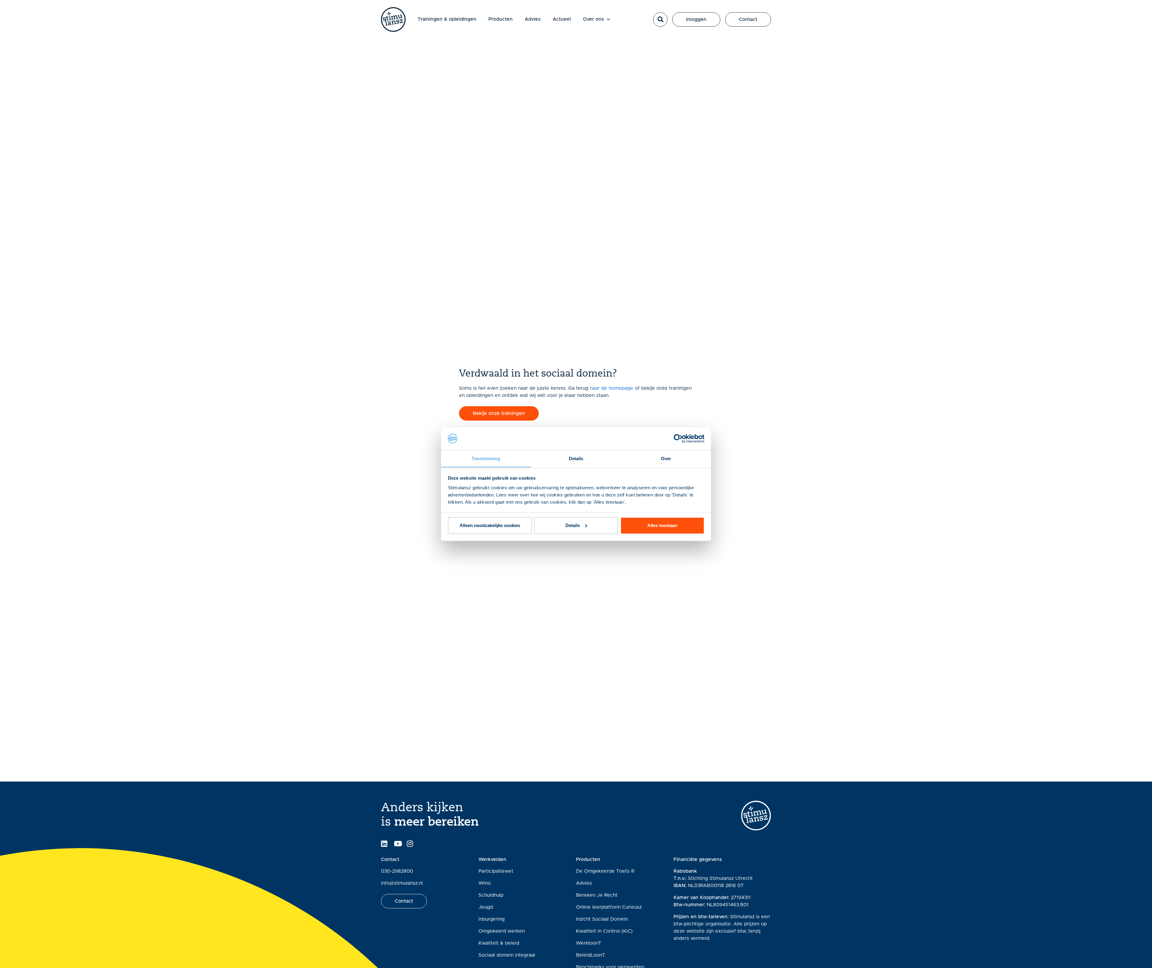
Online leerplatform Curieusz (609, 907)
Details (573, 525)
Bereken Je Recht (596, 895)
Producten (500, 19)
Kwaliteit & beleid (498, 943)
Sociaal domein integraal (506, 955)
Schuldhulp (490, 895)
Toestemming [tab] (486, 458)
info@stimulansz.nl (402, 883)
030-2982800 (397, 871)
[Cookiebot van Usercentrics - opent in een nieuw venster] (678, 438)
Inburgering (491, 919)
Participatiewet (495, 871)
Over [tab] (666, 458)
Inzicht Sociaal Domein (602, 919)
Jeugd (485, 907)
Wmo (484, 883)
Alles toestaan (662, 525)
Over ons (593, 19)
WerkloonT (588, 943)
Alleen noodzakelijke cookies (490, 525)
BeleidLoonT (590, 955)
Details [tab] (576, 458)
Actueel (562, 19)
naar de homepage (611, 388)
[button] (660, 19)
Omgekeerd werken (501, 931)
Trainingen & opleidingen (447, 19)
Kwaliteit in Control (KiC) (604, 931)
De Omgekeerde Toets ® (605, 871)
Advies (533, 19)
